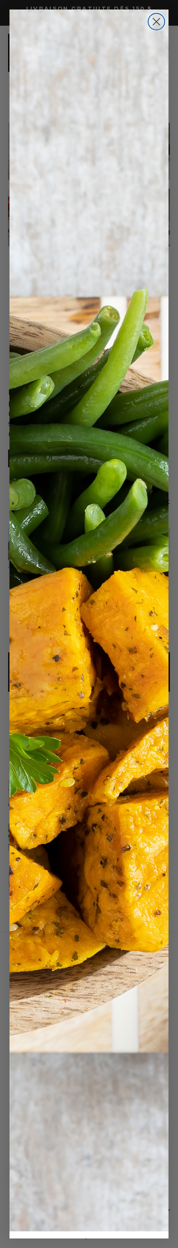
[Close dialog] (156, 21)
